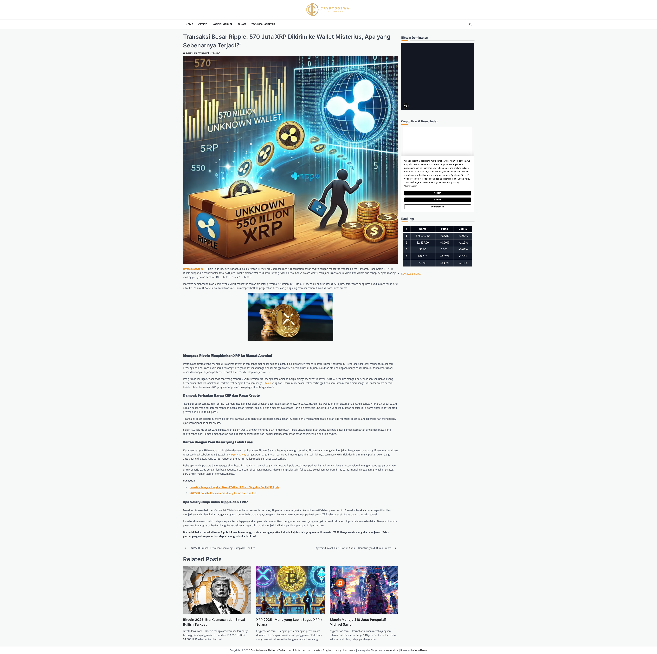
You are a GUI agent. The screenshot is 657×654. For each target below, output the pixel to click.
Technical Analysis (263, 24)
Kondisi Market (222, 24)
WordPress (421, 650)
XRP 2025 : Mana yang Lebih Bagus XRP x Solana (289, 622)
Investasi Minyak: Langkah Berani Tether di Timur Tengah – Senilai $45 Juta (234, 487)
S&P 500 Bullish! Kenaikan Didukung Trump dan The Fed (223, 493)
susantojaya (191, 52)
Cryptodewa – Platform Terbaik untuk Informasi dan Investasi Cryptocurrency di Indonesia (303, 650)
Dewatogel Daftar (411, 273)
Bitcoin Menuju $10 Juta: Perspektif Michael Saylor (358, 622)
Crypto (202, 24)
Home (189, 24)
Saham (242, 24)
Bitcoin (267, 383)
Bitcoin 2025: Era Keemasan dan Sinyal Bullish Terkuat (214, 622)
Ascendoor (392, 650)
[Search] (470, 24)
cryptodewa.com (193, 269)
